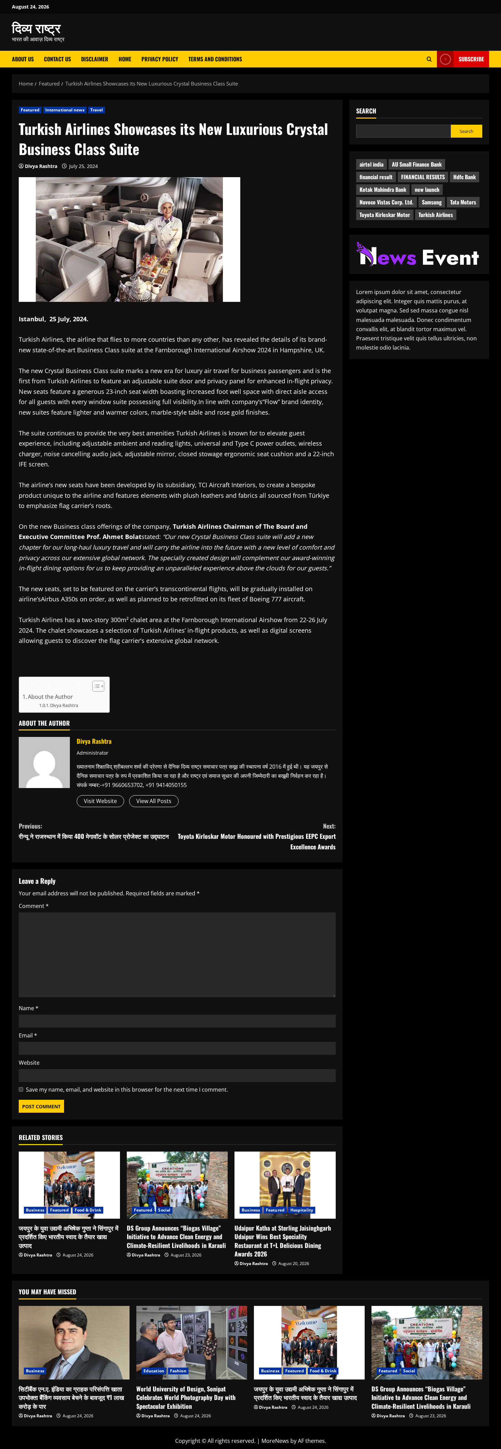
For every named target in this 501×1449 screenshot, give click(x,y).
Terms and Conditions (215, 59)
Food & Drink (88, 1210)
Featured (30, 110)
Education (153, 1371)
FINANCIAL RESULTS (423, 177)
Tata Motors (463, 202)
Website (29, 1062)
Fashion (178, 1371)
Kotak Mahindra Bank (383, 189)
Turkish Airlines (436, 215)
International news (65, 110)
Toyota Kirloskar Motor (385, 215)
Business (35, 1210)
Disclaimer (94, 59)
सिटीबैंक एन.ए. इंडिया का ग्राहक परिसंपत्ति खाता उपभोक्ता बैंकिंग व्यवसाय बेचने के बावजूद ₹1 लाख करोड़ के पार (71, 1397)
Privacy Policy (159, 59)
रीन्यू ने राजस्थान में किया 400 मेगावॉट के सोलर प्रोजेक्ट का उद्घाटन (94, 831)
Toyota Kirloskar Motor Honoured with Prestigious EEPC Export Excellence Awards (257, 836)
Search (366, 111)
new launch (427, 189)
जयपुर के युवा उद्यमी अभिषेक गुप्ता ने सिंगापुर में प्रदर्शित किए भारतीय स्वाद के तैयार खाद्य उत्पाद (68, 1236)
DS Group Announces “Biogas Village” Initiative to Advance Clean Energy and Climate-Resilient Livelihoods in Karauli (176, 1236)
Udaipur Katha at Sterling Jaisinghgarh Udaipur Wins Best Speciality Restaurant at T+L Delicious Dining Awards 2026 (282, 1240)
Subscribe (471, 59)
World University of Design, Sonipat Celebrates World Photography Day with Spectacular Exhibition (186, 1397)
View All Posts (153, 801)
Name (29, 1008)
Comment (34, 906)
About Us (23, 59)
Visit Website (100, 801)
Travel (96, 110)
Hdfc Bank (464, 177)
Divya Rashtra (41, 166)
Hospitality (301, 1210)
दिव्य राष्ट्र (36, 27)
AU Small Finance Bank (417, 164)
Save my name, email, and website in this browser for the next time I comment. (127, 1089)
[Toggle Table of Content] (95, 686)
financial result (376, 177)
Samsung (432, 202)
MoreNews (275, 1441)
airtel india (371, 164)
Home (125, 59)
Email (28, 1035)
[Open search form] (429, 59)
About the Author (50, 696)
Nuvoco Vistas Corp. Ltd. (386, 202)
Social (164, 1210)
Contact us (57, 59)
